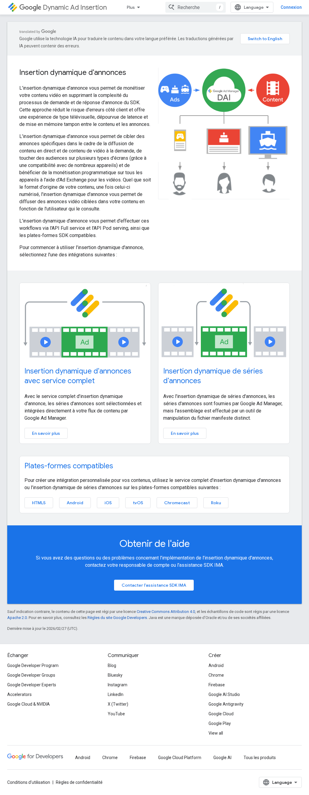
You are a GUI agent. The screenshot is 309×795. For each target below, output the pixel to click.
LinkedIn (115, 694)
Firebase (217, 684)
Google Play (220, 723)
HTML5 (39, 502)
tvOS (138, 502)
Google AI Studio (224, 694)
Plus (131, 7)
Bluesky (115, 675)
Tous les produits (260, 757)
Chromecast (177, 502)
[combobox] (195, 7)
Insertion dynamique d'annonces (72, 72)
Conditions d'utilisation (28, 782)
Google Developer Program (33, 665)
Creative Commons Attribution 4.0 (166, 611)
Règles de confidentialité (79, 782)
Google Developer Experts (31, 684)
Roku (216, 502)
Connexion (291, 7)
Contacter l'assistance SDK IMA (154, 585)
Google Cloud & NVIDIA (28, 704)
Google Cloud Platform (179, 757)
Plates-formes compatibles (68, 465)
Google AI (222, 757)
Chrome (216, 675)
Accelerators (19, 694)
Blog (112, 665)
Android (75, 502)
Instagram (117, 684)
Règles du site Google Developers (117, 617)
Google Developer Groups (31, 675)
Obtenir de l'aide (154, 543)
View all (216, 733)
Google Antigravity (226, 704)
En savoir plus (46, 433)
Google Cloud (221, 713)
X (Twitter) (118, 704)
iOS (108, 502)
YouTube (116, 713)
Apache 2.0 (17, 617)
